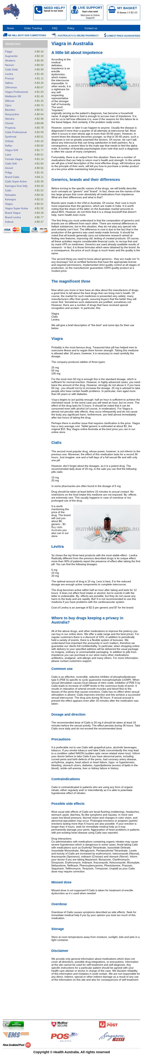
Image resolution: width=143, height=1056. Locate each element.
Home (10, 28)
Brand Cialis (12, 176)
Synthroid (10, 136)
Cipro (8, 105)
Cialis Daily (11, 69)
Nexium (9, 64)
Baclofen (10, 109)
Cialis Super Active (16, 181)
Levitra (9, 73)
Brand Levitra (13, 217)
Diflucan (10, 100)
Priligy (8, 172)
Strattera (10, 60)
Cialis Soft (11, 163)
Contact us (91, 28)
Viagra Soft (11, 150)
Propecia (10, 127)
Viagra (9, 203)
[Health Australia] (11, 12)
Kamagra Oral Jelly (16, 185)
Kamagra (10, 199)
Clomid (9, 123)
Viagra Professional (16, 91)
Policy (70, 28)
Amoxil (9, 167)
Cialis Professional (16, 132)
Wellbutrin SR (13, 96)
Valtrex (9, 82)
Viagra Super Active (16, 208)
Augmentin (11, 55)
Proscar (9, 78)
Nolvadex (10, 194)
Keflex (8, 145)
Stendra (9, 118)
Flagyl (8, 51)
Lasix (8, 154)
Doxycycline (12, 114)
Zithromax (11, 87)
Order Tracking (33, 28)
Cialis (8, 190)
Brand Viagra (12, 212)
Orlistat (9, 141)
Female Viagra (13, 159)
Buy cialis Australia (56, 529)
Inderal (9, 221)
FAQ (54, 28)
